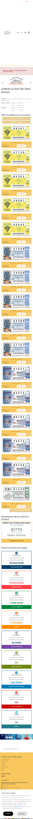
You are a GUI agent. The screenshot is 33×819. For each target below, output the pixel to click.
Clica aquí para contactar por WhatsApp (11, 787)
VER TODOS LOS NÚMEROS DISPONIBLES (20, 510)
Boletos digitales (5, 766)
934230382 (5, 786)
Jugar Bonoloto (16, 666)
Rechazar (22, 814)
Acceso (20, 32)
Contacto (3, 763)
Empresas (3, 765)
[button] (2, 83)
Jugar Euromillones (16, 567)
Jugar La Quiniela (16, 706)
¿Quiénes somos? (5, 759)
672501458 (4, 789)
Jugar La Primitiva (16, 607)
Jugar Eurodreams (16, 646)
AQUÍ (20, 808)
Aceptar (8, 814)
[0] (26, 33)
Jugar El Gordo (16, 587)
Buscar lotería (17, 118)
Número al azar (17, 122)
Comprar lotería (4, 760)
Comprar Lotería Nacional (16, 686)
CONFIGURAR (16, 806)
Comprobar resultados (16, 540)
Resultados (3, 762)
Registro (3, 769)
